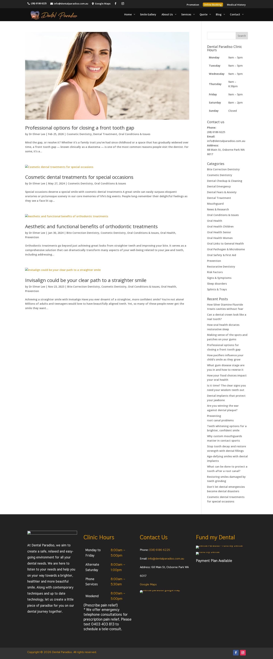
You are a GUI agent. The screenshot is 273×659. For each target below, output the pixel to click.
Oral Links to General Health (225, 243)
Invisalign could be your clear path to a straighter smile (85, 280)
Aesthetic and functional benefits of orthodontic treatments (91, 226)
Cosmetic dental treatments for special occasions (79, 177)
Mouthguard (215, 203)
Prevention (32, 237)
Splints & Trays (217, 289)
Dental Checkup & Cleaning (224, 181)
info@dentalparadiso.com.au (166, 558)
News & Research (218, 209)
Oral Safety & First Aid (221, 255)
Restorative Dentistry (221, 266)
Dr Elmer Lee (37, 134)
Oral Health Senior (219, 232)
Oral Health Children (220, 226)
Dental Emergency (219, 186)
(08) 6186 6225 (159, 550)
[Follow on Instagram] (243, 652)
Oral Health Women (220, 238)
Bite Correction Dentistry (82, 233)
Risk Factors (215, 272)
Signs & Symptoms (219, 278)
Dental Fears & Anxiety (222, 192)
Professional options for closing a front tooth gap (79, 127)
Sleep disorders (217, 283)
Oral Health (167, 233)
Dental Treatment (105, 134)
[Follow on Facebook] (236, 652)
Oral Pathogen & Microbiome (226, 249)
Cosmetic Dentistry (79, 134)
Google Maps (148, 584)
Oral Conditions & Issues (134, 134)
